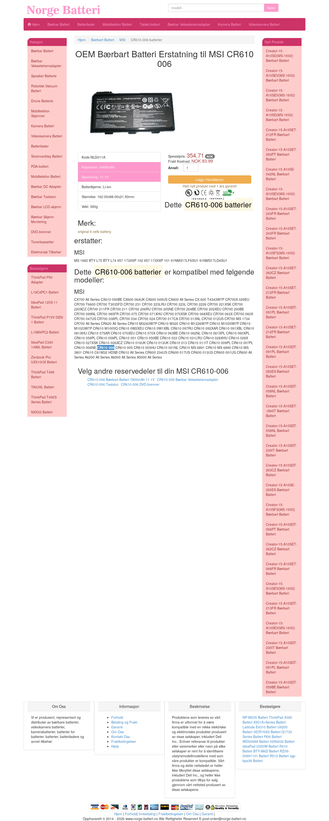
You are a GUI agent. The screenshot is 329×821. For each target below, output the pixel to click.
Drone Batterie (42, 100)
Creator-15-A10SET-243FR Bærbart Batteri (281, 213)
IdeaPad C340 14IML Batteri (42, 344)
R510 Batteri (279, 755)
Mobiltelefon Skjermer (40, 113)
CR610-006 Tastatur (102, 384)
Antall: (173, 167)
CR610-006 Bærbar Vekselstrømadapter (187, 379)
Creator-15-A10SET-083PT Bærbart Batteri (281, 154)
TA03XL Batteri (42, 387)
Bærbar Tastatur (43, 196)
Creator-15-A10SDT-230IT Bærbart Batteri (281, 450)
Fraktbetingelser (123, 741)
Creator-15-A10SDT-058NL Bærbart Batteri (281, 391)
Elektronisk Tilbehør (46, 252)
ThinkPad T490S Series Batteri (44, 399)
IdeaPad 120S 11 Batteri (44, 304)
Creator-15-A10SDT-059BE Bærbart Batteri (281, 687)
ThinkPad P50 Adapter (42, 279)
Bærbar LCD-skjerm (46, 206)
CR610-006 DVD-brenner (140, 384)
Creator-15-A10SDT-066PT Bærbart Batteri (281, 529)
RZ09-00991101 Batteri (266, 753)
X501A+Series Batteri (269, 722)
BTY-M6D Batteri (266, 751)
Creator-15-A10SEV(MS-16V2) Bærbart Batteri (280, 75)
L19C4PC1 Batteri (45, 292)
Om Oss (117, 731)
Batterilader (86, 24)
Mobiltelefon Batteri (117, 24)
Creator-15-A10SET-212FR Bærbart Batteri (281, 134)
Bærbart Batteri (102, 39)
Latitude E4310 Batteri (259, 727)
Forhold (117, 717)
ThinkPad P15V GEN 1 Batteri (47, 319)
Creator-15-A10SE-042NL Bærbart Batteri (280, 174)
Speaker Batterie (44, 75)
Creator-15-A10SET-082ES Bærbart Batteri (281, 371)
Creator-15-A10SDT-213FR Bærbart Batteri (281, 608)
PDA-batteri (39, 166)
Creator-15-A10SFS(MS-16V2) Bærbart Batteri (280, 253)
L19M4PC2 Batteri (45, 332)
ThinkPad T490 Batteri (42, 374)
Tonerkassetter (42, 241)
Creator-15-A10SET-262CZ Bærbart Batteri (281, 272)
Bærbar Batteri (58, 24)
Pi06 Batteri (273, 736)
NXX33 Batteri (42, 412)
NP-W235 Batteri (255, 717)
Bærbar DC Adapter (46, 186)
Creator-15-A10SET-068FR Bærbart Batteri (281, 568)
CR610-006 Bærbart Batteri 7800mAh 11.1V (121, 379)
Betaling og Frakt (124, 722)
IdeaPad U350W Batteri (260, 746)
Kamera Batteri (229, 24)
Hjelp (115, 746)
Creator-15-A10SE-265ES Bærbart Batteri (280, 489)
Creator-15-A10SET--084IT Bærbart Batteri (281, 411)
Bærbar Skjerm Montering (42, 219)
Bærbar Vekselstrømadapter (189, 24)
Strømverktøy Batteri (46, 156)
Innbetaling (147, 813)
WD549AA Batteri (256, 741)
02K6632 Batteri (282, 741)
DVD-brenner (41, 231)
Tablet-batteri (150, 24)
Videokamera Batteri (264, 24)
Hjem (35, 24)
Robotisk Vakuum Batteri (44, 88)
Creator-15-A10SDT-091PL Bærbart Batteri (281, 312)
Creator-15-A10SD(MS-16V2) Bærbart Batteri (279, 55)
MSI (122, 39)
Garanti (117, 727)
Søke (271, 7)
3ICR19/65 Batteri (267, 731)
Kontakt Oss (120, 736)
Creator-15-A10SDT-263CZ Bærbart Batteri (281, 470)
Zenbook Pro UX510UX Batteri (44, 359)
